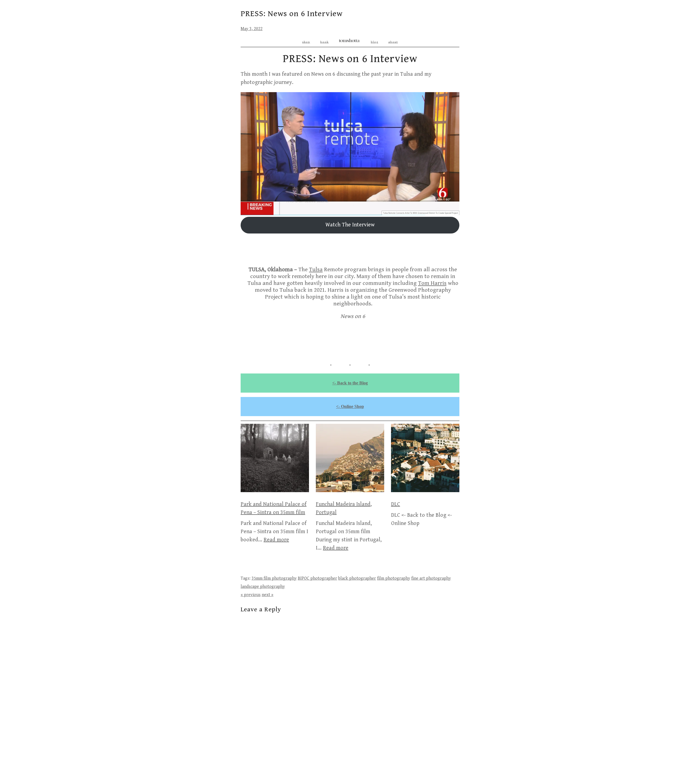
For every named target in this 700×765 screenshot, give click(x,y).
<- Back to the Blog (350, 383)
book (324, 41)
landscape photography (263, 586)
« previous (251, 594)
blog (374, 41)
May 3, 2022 (251, 28)
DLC (395, 504)
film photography (393, 578)
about (393, 41)
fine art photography (431, 578)
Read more (276, 540)
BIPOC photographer (317, 578)
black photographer (357, 578)
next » (267, 594)
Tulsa (316, 269)
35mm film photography (274, 578)
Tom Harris (432, 283)
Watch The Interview (350, 225)
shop (306, 41)
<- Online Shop (350, 406)
